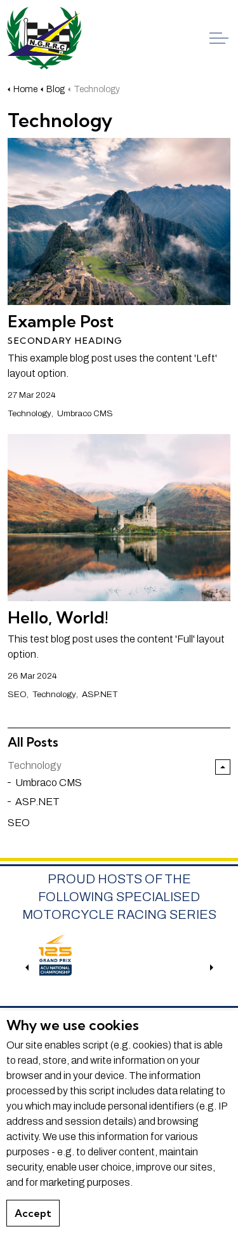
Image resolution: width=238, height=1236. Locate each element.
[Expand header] (219, 38)
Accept (33, 1213)
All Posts (33, 742)
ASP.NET (99, 694)
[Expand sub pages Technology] (222, 767)
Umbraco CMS (85, 413)
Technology (29, 413)
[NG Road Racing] (44, 38)
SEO (17, 694)
